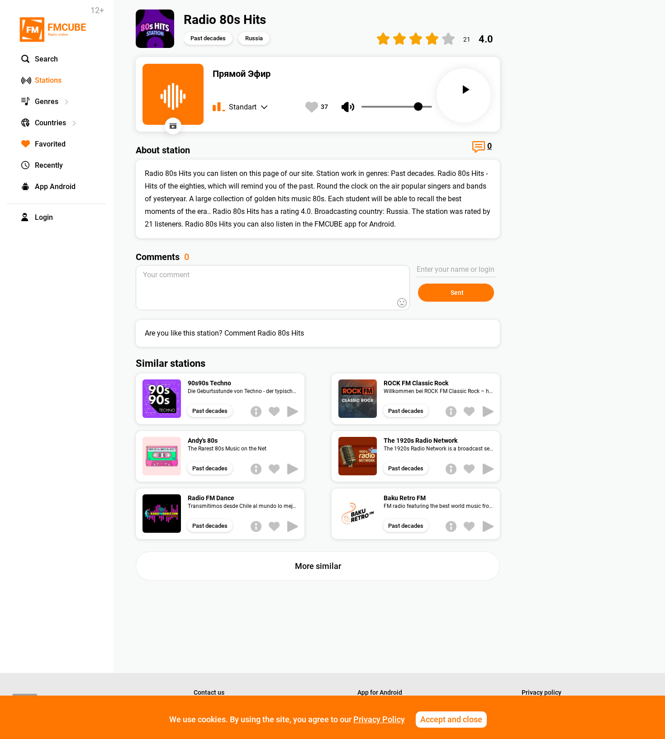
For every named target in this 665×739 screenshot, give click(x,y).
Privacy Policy (379, 719)
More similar (318, 566)
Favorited (50, 144)
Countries (50, 122)
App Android (55, 186)
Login (44, 217)
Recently (49, 165)
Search (46, 59)
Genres (46, 101)
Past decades (208, 38)
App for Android (379, 692)
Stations (48, 80)
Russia (254, 38)
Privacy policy (541, 692)
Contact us (209, 692)
